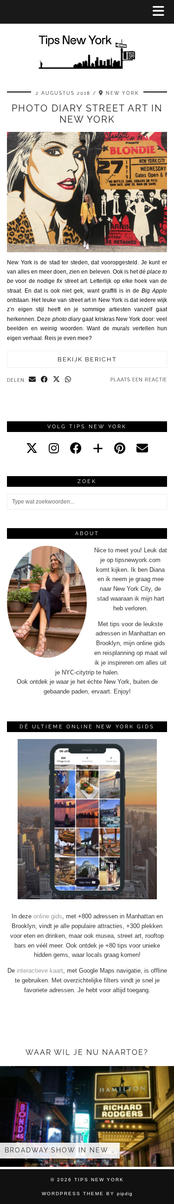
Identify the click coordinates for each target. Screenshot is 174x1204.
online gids (47, 916)
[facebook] (76, 448)
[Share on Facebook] (45, 380)
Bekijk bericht (87, 359)
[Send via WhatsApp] (68, 380)
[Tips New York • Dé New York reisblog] (87, 39)
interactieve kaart (40, 970)
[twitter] (32, 448)
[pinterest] (119, 448)
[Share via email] (32, 380)
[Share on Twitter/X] (57, 380)
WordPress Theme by (87, 1193)
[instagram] (54, 448)
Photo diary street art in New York (87, 114)
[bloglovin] (98, 448)
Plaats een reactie (138, 379)
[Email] (142, 448)
